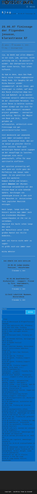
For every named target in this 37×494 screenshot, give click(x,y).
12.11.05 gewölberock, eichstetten (15, 422)
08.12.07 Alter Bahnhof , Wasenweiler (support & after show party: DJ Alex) (18, 376)
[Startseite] (2, 14)
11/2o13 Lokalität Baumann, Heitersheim (18, 296)
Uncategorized (16, 48)
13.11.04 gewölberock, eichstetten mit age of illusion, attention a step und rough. (15, 454)
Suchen (4, 309)
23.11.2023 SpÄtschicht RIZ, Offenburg (17, 325)
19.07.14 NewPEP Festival (12, 342)
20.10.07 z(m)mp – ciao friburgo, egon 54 (18, 384)
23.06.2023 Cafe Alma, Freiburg (14, 327)
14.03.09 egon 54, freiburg (12, 356)
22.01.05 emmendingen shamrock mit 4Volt (18, 447)
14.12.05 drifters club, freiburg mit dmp (18, 420)
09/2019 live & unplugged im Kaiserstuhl (18, 329)
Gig (6, 48)
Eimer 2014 (6, 344)
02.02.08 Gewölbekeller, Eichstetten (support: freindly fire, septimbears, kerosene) (18, 282)
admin (7, 45)
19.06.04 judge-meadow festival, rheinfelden (18, 266)
